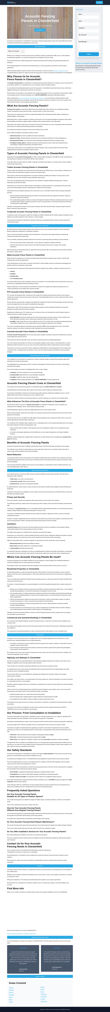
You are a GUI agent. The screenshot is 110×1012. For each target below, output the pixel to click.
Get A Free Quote (40, 976)
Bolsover (20, 933)
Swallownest (32, 933)
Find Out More (40, 634)
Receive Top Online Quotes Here (40, 470)
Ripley (10, 997)
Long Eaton (44, 996)
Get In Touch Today (40, 46)
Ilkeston (43, 987)
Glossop (43, 999)
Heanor (11, 1002)
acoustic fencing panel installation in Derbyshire (31, 98)
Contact (99, 2)
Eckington (25, 933)
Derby (42, 991)
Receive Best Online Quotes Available (40, 355)
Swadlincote (44, 1001)
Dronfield (14, 933)
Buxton (42, 989)
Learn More (40, 865)
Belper (10, 999)
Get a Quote (39, 30)
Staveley (9, 933)
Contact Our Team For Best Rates (40, 225)
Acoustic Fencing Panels (59, 70)
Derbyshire (43, 994)
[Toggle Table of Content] (21, 51)
